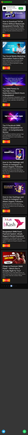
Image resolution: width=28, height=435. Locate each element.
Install (20, 8)
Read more (6, 35)
